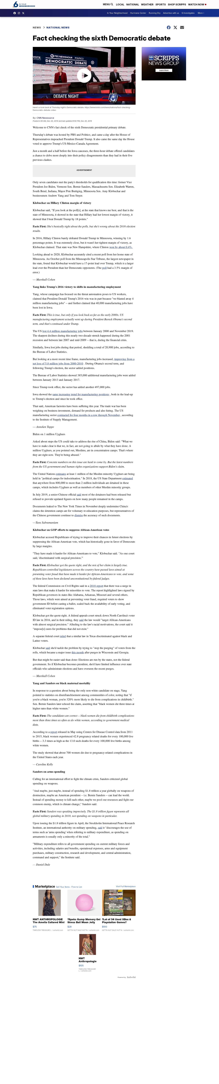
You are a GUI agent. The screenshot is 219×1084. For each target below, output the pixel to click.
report (53, 732)
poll (104, 268)
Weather (147, 4)
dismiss (78, 515)
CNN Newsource (45, 117)
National (132, 4)
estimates (61, 474)
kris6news (19, 13)
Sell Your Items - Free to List (69, 887)
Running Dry (154, 12)
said (79, 494)
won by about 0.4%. (121, 247)
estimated (127, 478)
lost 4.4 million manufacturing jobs (62, 331)
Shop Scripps (177, 4)
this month (78, 652)
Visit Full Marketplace (126, 886)
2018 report (96, 586)
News (37, 27)
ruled (63, 636)
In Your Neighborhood (117, 12)
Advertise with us (171, 12)
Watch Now (196, 4)
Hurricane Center (138, 12)
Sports (161, 4)
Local (120, 4)
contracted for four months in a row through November (88, 415)
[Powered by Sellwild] (131, 977)
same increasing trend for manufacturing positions (80, 394)
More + (201, 12)
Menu (107, 4)
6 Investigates (188, 12)
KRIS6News (15, 13)
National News (58, 27)
